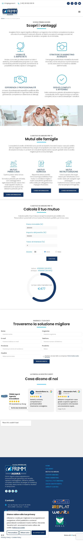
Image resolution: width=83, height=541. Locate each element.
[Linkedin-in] (13, 491)
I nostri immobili (52, 475)
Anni (48, 252)
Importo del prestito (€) (36, 232)
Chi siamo (49, 469)
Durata (29, 252)
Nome (3, 331)
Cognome (45, 331)
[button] (79, 11)
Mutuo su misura (52, 472)
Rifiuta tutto (25, 533)
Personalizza (12, 533)
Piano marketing (52, 478)
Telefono (45, 338)
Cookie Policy (16, 537)
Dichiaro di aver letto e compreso (62, 356)
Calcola (51, 259)
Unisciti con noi (52, 487)
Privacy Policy (6, 537)
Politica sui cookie (18, 528)
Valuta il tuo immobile (54, 481)
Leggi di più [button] (61, 409)
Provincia (4, 346)
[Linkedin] (75, 3)
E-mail (3, 338)
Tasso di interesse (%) (35, 242)
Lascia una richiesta (54, 484)
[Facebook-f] (68, 3)
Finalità (4, 353)
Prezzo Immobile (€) (34, 224)
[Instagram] (72, 3)
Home (2, 18)
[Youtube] (79, 3)
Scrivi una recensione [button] (19, 408)
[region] (26, 524)
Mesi (59, 252)
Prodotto (45, 346)
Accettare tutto (39, 533)
